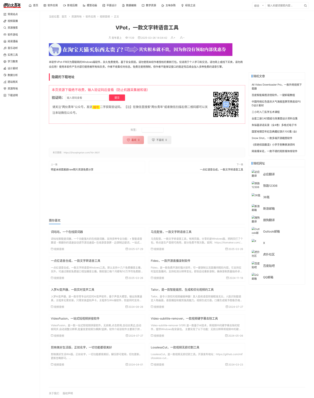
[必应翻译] (256, 173)
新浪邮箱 (269, 208)
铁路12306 (270, 185)
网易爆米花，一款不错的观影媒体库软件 (274, 151)
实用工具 (13, 54)
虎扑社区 (269, 254)
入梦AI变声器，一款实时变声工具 (72, 289)
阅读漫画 (13, 41)
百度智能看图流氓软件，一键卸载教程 (273, 94)
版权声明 (68, 393)
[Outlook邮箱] (256, 232)
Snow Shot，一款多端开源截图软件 (272, 138)
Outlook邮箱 (271, 231)
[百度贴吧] (256, 264)
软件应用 (91, 16)
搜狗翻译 (269, 220)
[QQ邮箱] (256, 276)
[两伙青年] (12, 5)
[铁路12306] (256, 184)
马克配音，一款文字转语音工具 (171, 232)
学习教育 (13, 61)
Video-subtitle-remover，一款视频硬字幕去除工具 (184, 318)
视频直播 (13, 20)
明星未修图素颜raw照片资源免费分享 (72, 169)
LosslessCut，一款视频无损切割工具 (175, 347)
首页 (64, 16)
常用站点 (13, 14)
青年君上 (117, 37)
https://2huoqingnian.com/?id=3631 (82, 152)
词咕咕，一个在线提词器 (67, 232)
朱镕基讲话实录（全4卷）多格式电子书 (274, 124)
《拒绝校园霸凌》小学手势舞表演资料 (273, 144)
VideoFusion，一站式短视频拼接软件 (75, 318)
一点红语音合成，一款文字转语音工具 (221, 169)
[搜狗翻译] (256, 219)
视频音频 (105, 16)
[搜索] (305, 5)
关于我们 (54, 393)
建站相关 (13, 81)
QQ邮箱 (268, 277)
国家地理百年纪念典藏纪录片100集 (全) (274, 131)
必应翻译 (269, 174)
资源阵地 (13, 88)
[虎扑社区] (256, 253)
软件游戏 (13, 34)
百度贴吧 (269, 266)
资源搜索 (13, 27)
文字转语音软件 (153, 129)
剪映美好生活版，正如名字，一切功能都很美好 (81, 347)
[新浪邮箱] (256, 207)
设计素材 (13, 68)
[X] (254, 240)
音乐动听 (13, 47)
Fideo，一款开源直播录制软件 (170, 260)
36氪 (266, 197)
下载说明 (13, 95)
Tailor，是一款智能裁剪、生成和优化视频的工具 (182, 289)
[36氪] (256, 194)
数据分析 (13, 74)
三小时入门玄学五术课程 (266, 111)
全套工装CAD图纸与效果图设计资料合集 (275, 118)
